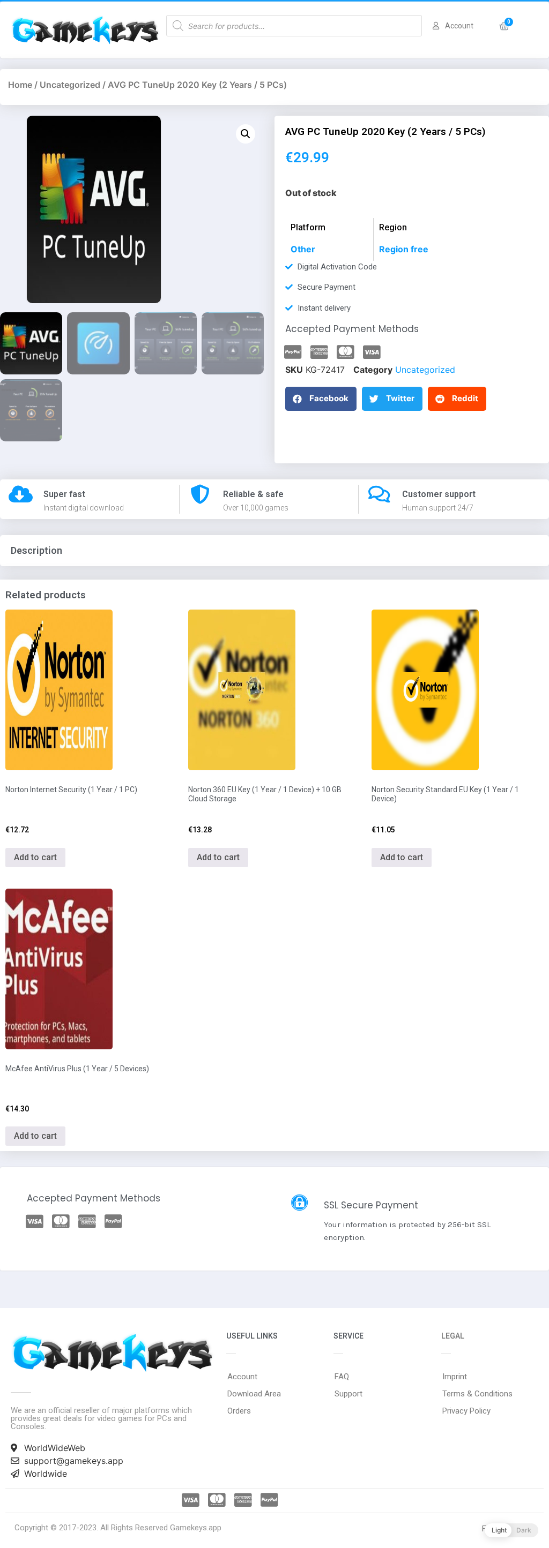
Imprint (454, 1376)
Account (242, 1376)
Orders (239, 1411)
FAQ (342, 1376)
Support (348, 1394)
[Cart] (504, 26)
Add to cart (35, 857)
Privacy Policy (466, 1411)
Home (20, 84)
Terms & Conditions (477, 1394)
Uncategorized (70, 84)
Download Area (254, 1394)
